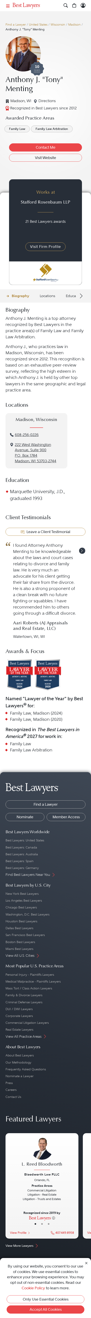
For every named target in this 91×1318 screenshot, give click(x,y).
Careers (11, 1089)
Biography (20, 296)
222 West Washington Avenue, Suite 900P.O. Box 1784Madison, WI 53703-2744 (35, 453)
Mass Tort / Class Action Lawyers (29, 988)
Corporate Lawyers (19, 1016)
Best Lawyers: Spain (20, 861)
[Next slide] (82, 550)
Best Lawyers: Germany (22, 868)
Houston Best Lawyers (21, 921)
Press (9, 1083)
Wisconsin (58, 24)
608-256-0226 (27, 435)
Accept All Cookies (46, 1309)
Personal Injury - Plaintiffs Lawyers (30, 974)
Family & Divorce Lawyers (24, 995)
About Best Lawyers (20, 1055)
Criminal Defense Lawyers (24, 1002)
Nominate (25, 817)
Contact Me (45, 147)
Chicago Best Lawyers (21, 907)
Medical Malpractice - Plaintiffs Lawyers (33, 981)
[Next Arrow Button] (80, 296)
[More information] (53, 1217)
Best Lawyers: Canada (21, 847)
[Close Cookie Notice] (86, 1263)
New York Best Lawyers (22, 893)
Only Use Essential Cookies (45, 1299)
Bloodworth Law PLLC (42, 1174)
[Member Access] (83, 5)
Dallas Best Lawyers (19, 928)
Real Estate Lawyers (19, 1029)
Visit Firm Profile (45, 246)
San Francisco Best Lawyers (25, 935)
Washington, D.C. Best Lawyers (27, 914)
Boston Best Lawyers (20, 942)
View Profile (18, 1233)
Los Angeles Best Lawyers (24, 900)
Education (74, 296)
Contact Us (13, 1097)
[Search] (66, 5)
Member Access (66, 817)
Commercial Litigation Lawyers (27, 1022)
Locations (47, 296)
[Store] (74, 5)
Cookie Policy (33, 1288)
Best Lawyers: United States (25, 840)
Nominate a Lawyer (20, 1076)
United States (38, 24)
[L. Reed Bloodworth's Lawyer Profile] (42, 1154)
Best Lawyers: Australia (22, 854)
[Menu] (8, 5)
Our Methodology (18, 1062)
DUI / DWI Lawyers (19, 1009)
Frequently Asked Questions (26, 1069)
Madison (74, 24)
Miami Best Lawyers (19, 949)
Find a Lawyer (16, 24)
